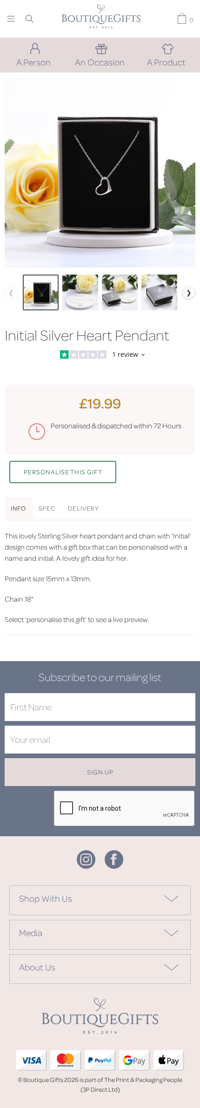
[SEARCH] (29, 18)
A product (166, 61)
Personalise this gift (63, 472)
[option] (100, 172)
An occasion (100, 61)
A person (33, 61)
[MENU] (11, 18)
